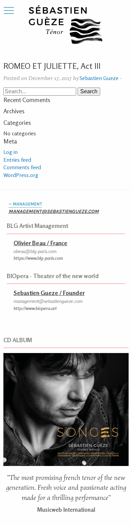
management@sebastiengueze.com (53, 211)
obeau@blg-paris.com (35, 251)
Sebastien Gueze (99, 78)
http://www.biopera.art (35, 308)
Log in (10, 152)
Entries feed (17, 159)
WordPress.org (20, 175)
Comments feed (22, 167)
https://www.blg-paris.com (38, 258)
